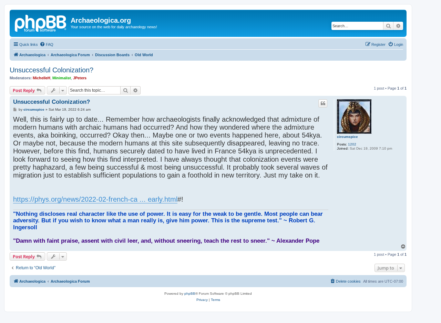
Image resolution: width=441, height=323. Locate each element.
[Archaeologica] (41, 22)
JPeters (79, 78)
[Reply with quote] (322, 103)
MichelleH (41, 78)
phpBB (189, 293)
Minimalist (61, 78)
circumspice (347, 137)
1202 (352, 144)
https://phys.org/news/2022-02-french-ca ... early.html (95, 199)
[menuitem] (46, 44)
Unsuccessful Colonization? (51, 70)
